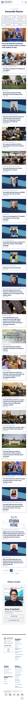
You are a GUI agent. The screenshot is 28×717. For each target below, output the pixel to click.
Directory (17, 677)
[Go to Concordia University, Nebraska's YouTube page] (22, 694)
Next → (17, 573)
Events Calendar (18, 684)
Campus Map (18, 672)
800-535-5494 (7, 645)
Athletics (17, 659)
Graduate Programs (19, 654)
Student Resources (8, 672)
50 (12, 573)
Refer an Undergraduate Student (18, 648)
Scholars (8, 24)
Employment (17, 682)
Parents (16, 645)
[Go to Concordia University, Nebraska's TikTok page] (14, 694)
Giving (5, 681)
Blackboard (6, 670)
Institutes (22, 22)
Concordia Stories (19, 670)
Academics (6, 17)
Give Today (8, 650)
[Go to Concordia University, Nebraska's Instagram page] (10, 694)
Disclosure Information (17, 680)
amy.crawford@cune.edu (14, 620)
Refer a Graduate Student (18, 652)
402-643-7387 (14, 616)
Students (20, 24)
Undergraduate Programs (18, 657)
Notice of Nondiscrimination (19, 687)
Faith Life (20, 19)
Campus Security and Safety (18, 675)
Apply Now (17, 642)
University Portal (7, 669)
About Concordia (18, 669)
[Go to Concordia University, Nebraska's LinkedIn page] (18, 694)
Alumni (14, 17)
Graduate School (7, 22)
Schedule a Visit (18, 643)
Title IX (8, 692)
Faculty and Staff (8, 19)
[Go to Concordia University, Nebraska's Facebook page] (6, 694)
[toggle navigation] (25, 2)
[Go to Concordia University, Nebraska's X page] (22, 698)
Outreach (6, 683)
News (16, 22)
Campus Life (22, 17)
